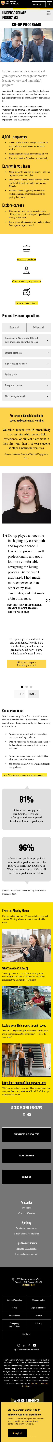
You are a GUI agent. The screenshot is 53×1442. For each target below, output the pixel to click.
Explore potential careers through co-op (24, 1025)
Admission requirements (26, 1227)
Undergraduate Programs (26, 1108)
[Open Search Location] (49, 4)
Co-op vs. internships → (26, 302)
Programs (26, 1207)
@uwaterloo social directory (26, 1349)
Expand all (14, 327)
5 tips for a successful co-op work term (24, 1083)
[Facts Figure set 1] (22, 687)
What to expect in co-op (15, 968)
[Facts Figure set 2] (26, 687)
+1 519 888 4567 (28, 1285)
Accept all (17, 1433)
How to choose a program (26, 1253)
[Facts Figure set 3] (31, 687)
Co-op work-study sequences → (26, 281)
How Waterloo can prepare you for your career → (24, 774)
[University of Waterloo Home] (10, 4)
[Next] (33, 694)
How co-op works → (26, 259)
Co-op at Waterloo (26, 1213)
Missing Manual (17, 919)
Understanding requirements (26, 1233)
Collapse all (38, 327)
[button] (39, 4)
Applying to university (26, 1248)
